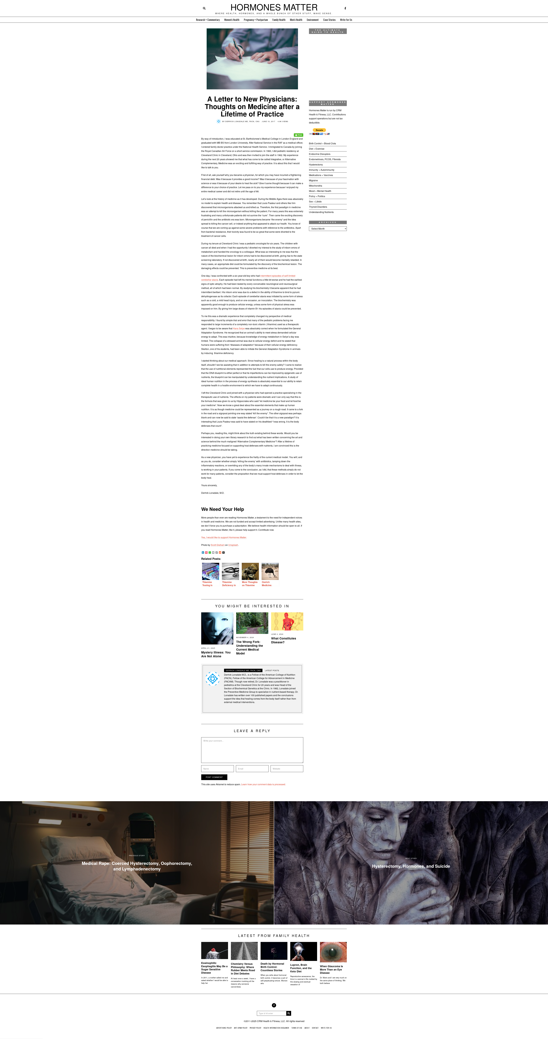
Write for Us (346, 20)
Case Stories (329, 20)
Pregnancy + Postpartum (256, 20)
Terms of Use (296, 1028)
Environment (313, 20)
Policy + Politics (317, 196)
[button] (288, 1013)
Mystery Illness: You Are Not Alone (216, 654)
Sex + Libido (315, 201)
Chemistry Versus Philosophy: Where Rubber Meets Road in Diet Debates (243, 968)
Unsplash (233, 545)
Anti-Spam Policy (240, 1028)
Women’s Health (231, 20)
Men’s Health (296, 20)
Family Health (278, 20)
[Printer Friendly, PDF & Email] (298, 133)
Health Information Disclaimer (276, 1028)
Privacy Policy (255, 1028)
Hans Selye (239, 328)
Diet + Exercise (316, 148)
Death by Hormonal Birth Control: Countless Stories (272, 967)
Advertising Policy (224, 1028)
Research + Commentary (208, 20)
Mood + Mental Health (320, 191)
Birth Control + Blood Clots (322, 143)
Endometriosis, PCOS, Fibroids (325, 159)
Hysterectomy (316, 164)
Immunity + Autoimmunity (321, 169)
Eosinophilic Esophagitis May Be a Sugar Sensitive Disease (214, 967)
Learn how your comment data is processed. (263, 784)
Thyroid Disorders (318, 206)
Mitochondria (315, 185)
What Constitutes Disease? (283, 640)
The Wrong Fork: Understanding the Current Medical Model (249, 647)
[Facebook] (345, 8)
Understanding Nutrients (321, 212)
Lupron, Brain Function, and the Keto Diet (301, 968)
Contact (315, 1028)
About (307, 1028)
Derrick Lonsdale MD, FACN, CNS (242, 121)
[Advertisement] (328, 280)
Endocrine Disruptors (319, 154)
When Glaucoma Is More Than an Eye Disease (331, 969)
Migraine (313, 180)
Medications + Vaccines (321, 175)
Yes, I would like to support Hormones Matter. (224, 537)
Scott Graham (218, 545)
